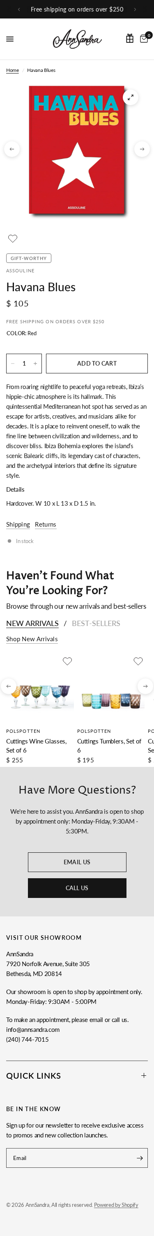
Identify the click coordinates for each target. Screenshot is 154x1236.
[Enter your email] (139, 1158)
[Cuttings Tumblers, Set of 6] (111, 689)
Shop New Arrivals (32, 638)
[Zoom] (130, 97)
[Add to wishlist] (12, 238)
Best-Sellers (96, 623)
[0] (142, 39)
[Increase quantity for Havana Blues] (35, 363)
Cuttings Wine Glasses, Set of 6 (36, 745)
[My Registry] (129, 38)
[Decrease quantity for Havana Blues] (13, 363)
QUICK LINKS (33, 1075)
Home (12, 70)
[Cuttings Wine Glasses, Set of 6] (40, 689)
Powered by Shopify (116, 1204)
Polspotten (23, 730)
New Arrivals (32, 623)
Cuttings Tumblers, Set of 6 (109, 745)
